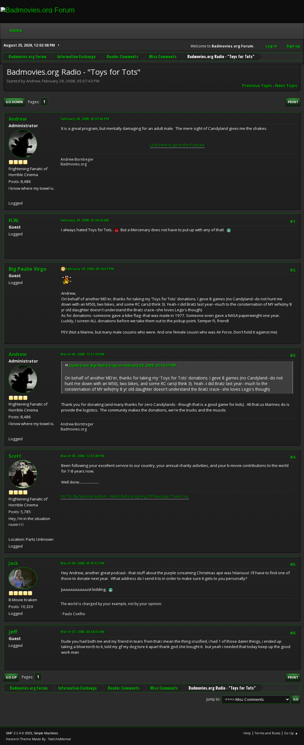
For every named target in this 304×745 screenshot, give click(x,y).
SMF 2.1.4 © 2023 (19, 733)
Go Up (11, 677)
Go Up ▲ (291, 733)
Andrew (18, 119)
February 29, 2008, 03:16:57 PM (90, 269)
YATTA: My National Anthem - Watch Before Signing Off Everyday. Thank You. (125, 496)
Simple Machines (46, 733)
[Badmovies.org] (11, 196)
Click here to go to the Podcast (177, 145)
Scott (15, 456)
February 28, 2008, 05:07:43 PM (85, 119)
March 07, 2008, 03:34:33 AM (82, 631)
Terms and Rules (267, 733)
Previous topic (257, 85)
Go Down (14, 102)
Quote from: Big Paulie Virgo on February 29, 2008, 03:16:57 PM (122, 365)
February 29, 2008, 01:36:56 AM (85, 220)
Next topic (286, 85)
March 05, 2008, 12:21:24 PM (82, 354)
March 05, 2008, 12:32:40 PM (82, 456)
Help (247, 733)
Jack (13, 563)
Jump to (212, 698)
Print (293, 102)
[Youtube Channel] (11, 532)
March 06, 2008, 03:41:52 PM (82, 563)
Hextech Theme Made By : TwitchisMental (38, 739)
